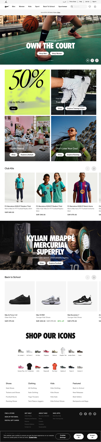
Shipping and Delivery (31, 418)
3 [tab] (50, 60)
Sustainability (42, 427)
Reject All (79, 436)
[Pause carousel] (88, 60)
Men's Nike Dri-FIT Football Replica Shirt (18, 208)
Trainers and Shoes (13, 392)
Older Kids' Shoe (10, 317)
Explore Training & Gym (76, 108)
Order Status (28, 416)
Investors (41, 424)
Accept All (92, 436)
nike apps (56, 413)
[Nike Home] (7, 6)
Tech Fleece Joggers (35, 401)
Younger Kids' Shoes (43, 317)
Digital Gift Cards (12, 420)
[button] (13, 6)
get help (28, 413)
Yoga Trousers (33, 397)
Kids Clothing (55, 388)
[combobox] (78, 7)
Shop (50, 13)
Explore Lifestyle (27, 154)
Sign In (94, 1)
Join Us (87, 1)
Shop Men (43, 53)
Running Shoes (11, 401)
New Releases (78, 392)
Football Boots (11, 397)
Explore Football (55, 263)
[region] (50, 436)
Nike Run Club (57, 416)
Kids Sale (53, 397)
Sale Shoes (10, 388)
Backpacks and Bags (80, 401)
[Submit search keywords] (72, 7)
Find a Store (73, 1)
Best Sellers (77, 397)
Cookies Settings (63, 436)
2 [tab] (49, 60)
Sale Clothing (33, 392)
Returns (27, 421)
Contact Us (28, 427)
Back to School (78, 388)
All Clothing (32, 388)
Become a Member (44, 416)
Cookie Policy (33, 437)
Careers (41, 421)
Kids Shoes (54, 392)
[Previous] (92, 60)
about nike (43, 413)
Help (80, 1)
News (40, 418)
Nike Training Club (58, 418)
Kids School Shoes (57, 401)
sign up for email (11, 417)
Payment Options (29, 424)
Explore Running (73, 154)
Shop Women (57, 53)
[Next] (97, 60)
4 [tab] (51, 60)
